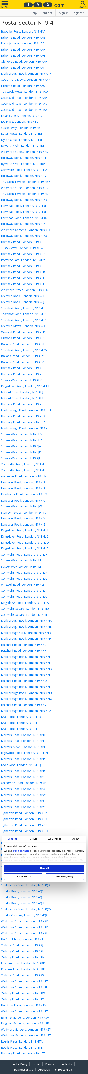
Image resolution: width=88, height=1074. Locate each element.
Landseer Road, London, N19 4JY (23, 518)
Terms (36, 1064)
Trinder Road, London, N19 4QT (22, 897)
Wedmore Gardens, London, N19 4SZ (26, 1035)
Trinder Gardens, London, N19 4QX (24, 915)
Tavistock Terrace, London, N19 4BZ (25, 182)
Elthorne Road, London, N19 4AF (23, 49)
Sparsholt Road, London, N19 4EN (24, 314)
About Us (44, 1069)
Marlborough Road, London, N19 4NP (26, 675)
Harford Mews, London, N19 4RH (23, 939)
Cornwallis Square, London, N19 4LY (25, 608)
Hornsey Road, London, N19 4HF (23, 374)
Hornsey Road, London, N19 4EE (23, 278)
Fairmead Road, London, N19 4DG (24, 218)
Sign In (64, 13)
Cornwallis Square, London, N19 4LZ (25, 615)
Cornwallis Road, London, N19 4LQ (24, 578)
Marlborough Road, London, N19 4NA (26, 620)
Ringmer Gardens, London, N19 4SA (25, 1017)
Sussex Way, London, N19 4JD (21, 452)
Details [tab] (33, 839)
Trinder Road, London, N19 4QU (22, 903)
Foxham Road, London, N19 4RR (23, 969)
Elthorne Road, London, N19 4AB (23, 37)
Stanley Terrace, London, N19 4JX (23, 512)
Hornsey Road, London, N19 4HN (23, 404)
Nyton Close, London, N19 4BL (22, 140)
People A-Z (65, 1064)
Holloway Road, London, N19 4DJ (23, 224)
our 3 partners (21, 851)
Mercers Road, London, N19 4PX (23, 801)
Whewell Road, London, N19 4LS (23, 584)
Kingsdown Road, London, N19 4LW (25, 603)
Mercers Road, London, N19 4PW (23, 795)
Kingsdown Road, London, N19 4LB (25, 536)
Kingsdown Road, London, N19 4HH (25, 386)
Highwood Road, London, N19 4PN (24, 753)
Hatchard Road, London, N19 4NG (24, 645)
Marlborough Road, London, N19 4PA (26, 711)
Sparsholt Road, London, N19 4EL (23, 308)
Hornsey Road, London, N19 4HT (23, 422)
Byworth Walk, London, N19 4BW (23, 164)
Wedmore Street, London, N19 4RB (24, 921)
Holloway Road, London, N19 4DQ (24, 236)
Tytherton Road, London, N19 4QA (24, 819)
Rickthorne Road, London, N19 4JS (24, 494)
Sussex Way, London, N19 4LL (21, 560)
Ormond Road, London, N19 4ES (23, 338)
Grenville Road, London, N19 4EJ (22, 302)
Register (78, 13)
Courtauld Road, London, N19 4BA (24, 110)
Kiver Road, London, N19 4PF (20, 729)
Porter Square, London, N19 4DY (23, 260)
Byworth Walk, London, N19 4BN (23, 145)
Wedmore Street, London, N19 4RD (25, 927)
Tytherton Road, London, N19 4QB (24, 825)
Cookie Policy (19, 1064)
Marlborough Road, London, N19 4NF (26, 638)
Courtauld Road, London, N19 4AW (24, 98)
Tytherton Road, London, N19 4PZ (24, 813)
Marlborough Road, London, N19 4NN (26, 669)
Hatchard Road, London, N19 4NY (23, 705)
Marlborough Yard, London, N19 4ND (26, 633)
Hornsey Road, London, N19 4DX (23, 254)
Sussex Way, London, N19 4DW (22, 248)
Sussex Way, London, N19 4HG (21, 380)
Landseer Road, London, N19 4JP (23, 482)
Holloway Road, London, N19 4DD (24, 200)
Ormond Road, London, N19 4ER (23, 332)
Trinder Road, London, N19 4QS (22, 891)
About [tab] (75, 839)
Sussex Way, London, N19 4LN (21, 566)
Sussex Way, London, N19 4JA (21, 446)
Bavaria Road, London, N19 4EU (22, 344)
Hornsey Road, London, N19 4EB (23, 272)
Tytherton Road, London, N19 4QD (24, 831)
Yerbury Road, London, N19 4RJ (22, 945)
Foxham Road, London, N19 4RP (23, 963)
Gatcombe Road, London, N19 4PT (24, 783)
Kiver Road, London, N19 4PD (21, 717)
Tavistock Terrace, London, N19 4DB (26, 194)
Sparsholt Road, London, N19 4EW (24, 350)
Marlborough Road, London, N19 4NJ (26, 657)
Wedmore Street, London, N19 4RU (24, 987)
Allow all (44, 868)
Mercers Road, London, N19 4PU (23, 789)
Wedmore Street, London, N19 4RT (24, 981)
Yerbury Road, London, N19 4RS (22, 975)
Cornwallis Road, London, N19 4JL (23, 470)
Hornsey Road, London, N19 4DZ (23, 266)
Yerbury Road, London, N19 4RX (22, 999)
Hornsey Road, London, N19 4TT (23, 1053)
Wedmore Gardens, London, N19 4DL (26, 230)
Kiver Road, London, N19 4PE (20, 723)
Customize (21, 876)
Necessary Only (64, 876)
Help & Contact (41, 13)
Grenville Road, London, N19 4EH (23, 296)
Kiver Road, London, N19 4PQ (21, 765)
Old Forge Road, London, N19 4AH (24, 61)
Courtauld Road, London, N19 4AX (24, 103)
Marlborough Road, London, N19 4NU (26, 693)
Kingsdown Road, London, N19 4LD (25, 542)
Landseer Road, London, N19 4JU (23, 500)
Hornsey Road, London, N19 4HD (23, 368)
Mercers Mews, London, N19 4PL (23, 747)
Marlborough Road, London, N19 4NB (26, 627)
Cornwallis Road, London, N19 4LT (24, 590)
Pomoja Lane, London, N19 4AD (23, 43)
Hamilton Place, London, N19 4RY (23, 1005)
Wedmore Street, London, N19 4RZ (24, 1011)
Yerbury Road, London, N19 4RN (22, 957)
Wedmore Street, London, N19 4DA (25, 188)
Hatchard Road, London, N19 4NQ (24, 681)
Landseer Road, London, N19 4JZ (23, 524)
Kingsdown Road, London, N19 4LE (24, 548)
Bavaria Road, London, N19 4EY (22, 356)
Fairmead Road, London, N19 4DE (24, 206)
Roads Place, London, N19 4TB (22, 1047)
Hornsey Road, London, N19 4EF (23, 284)
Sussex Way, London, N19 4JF (21, 458)
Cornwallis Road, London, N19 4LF (24, 554)
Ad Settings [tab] (54, 839)
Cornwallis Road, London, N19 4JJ (23, 464)
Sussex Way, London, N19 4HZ (21, 440)
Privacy (49, 1064)
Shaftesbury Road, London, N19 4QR (25, 885)
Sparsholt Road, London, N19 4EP (23, 320)
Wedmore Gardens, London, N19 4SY (26, 1029)
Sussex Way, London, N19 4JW (21, 506)
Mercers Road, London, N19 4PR (23, 771)
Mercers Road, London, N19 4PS (23, 777)
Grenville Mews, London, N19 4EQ (23, 326)
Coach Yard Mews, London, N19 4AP (25, 79)
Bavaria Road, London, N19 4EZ (22, 362)
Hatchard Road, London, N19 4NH (24, 650)
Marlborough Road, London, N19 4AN (26, 73)
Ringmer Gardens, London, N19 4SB (25, 1023)
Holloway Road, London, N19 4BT (23, 158)
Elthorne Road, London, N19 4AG (23, 55)
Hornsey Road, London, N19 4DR (23, 242)
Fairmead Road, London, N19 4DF (24, 212)
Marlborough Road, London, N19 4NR (26, 687)
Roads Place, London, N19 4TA (22, 1041)
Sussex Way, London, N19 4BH (21, 128)
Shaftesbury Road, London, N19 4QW (26, 909)
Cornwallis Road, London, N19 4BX (24, 170)
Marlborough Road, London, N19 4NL (26, 663)
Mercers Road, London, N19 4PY (23, 807)
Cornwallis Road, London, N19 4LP (24, 572)
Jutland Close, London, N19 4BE (22, 116)
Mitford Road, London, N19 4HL (22, 398)
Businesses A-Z (23, 1069)
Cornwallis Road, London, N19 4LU (24, 596)
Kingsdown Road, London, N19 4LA (24, 530)
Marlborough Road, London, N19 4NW (26, 699)
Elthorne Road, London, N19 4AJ (22, 67)
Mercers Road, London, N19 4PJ (22, 741)
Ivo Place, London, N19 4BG (20, 122)
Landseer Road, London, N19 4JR (23, 488)
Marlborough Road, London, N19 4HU (26, 428)
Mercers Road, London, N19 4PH (23, 735)
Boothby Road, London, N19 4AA (23, 31)
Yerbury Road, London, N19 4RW (23, 993)
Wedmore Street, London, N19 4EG (24, 290)
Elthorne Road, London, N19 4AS (23, 86)
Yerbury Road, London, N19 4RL (22, 951)
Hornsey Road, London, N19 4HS (23, 416)
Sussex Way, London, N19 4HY (21, 434)
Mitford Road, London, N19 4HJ (22, 392)
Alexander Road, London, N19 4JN (23, 476)
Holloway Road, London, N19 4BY (23, 176)
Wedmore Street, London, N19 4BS (24, 152)
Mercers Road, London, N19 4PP (23, 759)
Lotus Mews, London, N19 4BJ (21, 133)
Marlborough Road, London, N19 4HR (26, 410)
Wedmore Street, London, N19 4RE (24, 933)
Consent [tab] (12, 839)
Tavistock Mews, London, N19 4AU (24, 91)
